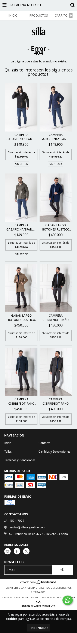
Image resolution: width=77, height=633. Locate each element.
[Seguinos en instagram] (7, 551)
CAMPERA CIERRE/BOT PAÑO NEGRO (56, 318)
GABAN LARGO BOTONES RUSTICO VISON (21, 318)
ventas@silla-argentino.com (27, 527)
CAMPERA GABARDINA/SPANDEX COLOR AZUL (56, 137)
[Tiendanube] (38, 583)
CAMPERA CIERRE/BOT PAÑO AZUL (21, 402)
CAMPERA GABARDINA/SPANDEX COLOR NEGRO (21, 137)
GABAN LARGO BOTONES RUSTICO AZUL (55, 227)
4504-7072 (16, 520)
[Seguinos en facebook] (17, 551)
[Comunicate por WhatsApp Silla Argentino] (67, 600)
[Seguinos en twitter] (26, 551)
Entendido (39, 628)
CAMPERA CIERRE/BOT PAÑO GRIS (56, 402)
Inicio (7, 443)
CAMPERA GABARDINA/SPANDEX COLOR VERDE (21, 227)
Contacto (44, 443)
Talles (8, 451)
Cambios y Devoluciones (54, 451)
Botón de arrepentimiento (38, 606)
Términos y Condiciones (19, 460)
